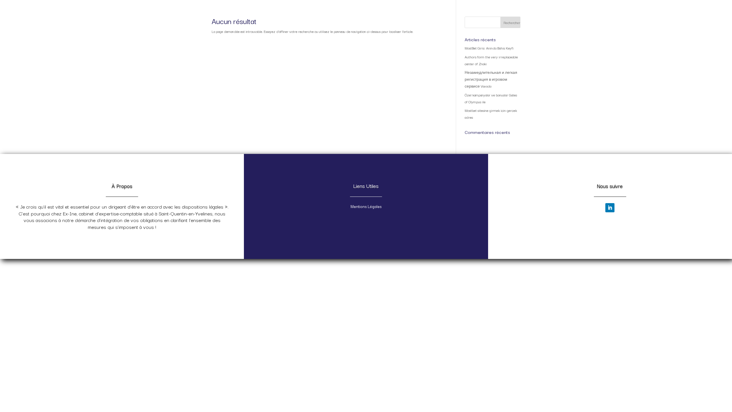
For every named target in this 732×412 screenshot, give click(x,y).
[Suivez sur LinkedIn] (609, 207)
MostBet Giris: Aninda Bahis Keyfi (489, 48)
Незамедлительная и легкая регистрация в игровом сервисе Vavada (491, 79)
